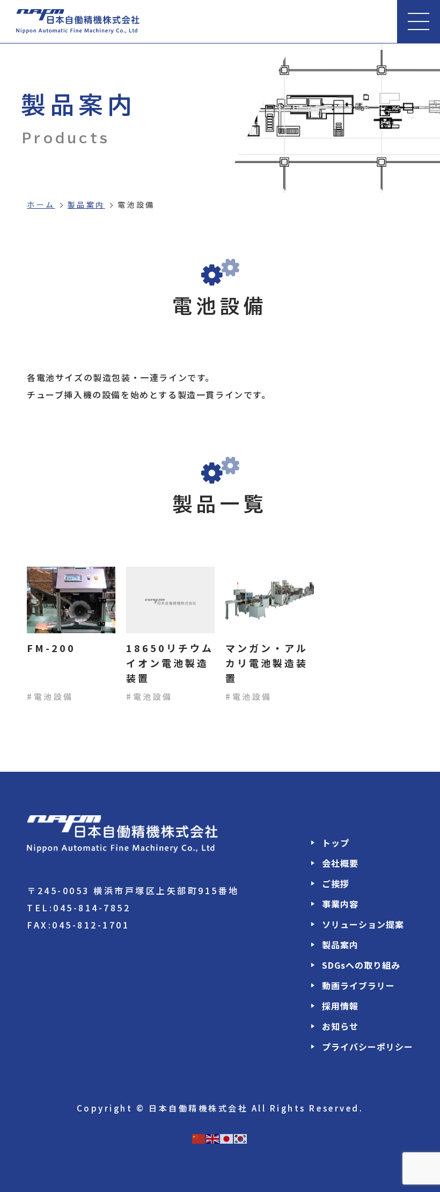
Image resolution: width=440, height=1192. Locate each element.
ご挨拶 (335, 883)
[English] (213, 1137)
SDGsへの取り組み (361, 965)
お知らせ (340, 1026)
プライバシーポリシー (367, 1046)
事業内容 (340, 903)
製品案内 (86, 204)
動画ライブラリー (358, 985)
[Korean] (241, 1137)
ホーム (41, 204)
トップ (335, 842)
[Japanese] (227, 1137)
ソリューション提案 (363, 924)
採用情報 (340, 1005)
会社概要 (340, 863)
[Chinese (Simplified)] (199, 1137)
